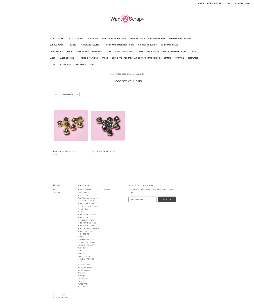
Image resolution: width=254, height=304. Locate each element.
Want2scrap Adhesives (114, 38)
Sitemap (56, 192)
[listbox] (70, 94)
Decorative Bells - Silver (103, 151)
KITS (194, 51)
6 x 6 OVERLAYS (57, 38)
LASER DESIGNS (67, 58)
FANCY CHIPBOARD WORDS (175, 51)
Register (239, 3)
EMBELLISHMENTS (123, 51)
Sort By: (58, 94)
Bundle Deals (56, 45)
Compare (69, 126)
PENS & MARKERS (89, 58)
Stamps (167, 58)
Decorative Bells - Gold (65, 151)
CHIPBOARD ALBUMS (89, 45)
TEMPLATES (193, 58)
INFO (92, 64)
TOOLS (52, 64)
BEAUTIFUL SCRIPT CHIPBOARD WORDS (147, 38)
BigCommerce (67, 295)
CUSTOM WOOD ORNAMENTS (89, 51)
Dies (109, 51)
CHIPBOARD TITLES (169, 45)
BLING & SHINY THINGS (180, 38)
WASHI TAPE (65, 64)
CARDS (73, 45)
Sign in (229, 3)
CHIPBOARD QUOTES (147, 45)
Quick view (70, 121)
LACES (52, 58)
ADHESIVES (93, 38)
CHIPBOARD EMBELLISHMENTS (120, 45)
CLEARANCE (80, 64)
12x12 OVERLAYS (76, 38)
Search (201, 3)
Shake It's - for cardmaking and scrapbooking (136, 58)
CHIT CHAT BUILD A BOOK (61, 51)
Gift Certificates (215, 3)
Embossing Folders (149, 51)
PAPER (105, 58)
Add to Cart (71, 130)
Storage (179, 58)
